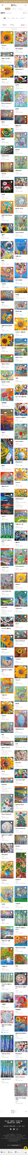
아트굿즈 (20, 8)
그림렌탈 (8, 8)
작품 (4, 18)
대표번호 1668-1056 (9, 1126)
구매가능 (12, 24)
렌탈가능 (4, 24)
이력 (8, 18)
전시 (17, 18)
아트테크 (14, 8)
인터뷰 (13, 18)
